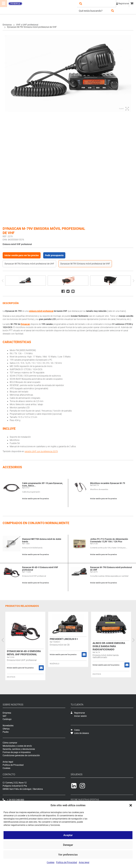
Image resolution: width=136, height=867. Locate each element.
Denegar (68, 844)
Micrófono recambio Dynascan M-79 (107, 483)
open (80, 3)
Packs (5, 732)
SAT (4, 716)
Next (133, 281)
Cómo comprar (10, 743)
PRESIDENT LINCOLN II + (64, 639)
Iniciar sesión (80, 716)
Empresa (7, 713)
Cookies (50, 862)
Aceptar (68, 835)
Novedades (8, 725)
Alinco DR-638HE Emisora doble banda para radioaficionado (109, 646)
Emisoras (7, 25)
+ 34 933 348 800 (15, 800)
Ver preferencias (68, 854)
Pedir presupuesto (54, 255)
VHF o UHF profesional (27, 25)
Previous (2, 281)
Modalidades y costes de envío (17, 746)
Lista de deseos (81, 733)
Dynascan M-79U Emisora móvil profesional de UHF (29, 263)
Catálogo (7, 719)
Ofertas (6, 729)
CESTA (132, 3)
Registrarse (123, 3)
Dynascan (25, 324)
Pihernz (15, 3)
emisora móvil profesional (41, 311)
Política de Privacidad (66, 862)
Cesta (77, 730)
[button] (130, 805)
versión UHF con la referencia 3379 (41, 451)
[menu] (3, 3)
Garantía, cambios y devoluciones (19, 749)
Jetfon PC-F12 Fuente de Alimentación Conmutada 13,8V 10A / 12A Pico (109, 540)
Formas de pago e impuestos (17, 752)
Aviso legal (84, 862)
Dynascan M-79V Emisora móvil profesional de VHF (85, 263)
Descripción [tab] (11, 303)
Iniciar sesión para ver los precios (21, 255)
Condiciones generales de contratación (21, 755)
